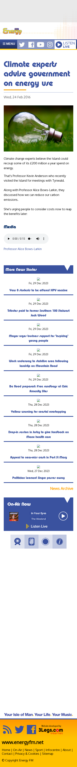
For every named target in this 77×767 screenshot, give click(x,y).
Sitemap (47, 753)
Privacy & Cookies (27, 753)
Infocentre (53, 750)
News (29, 750)
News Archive (61, 488)
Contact (7, 753)
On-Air (17, 750)
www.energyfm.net (23, 742)
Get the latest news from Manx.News (52, 25)
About (67, 750)
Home (6, 750)
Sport (39, 750)
